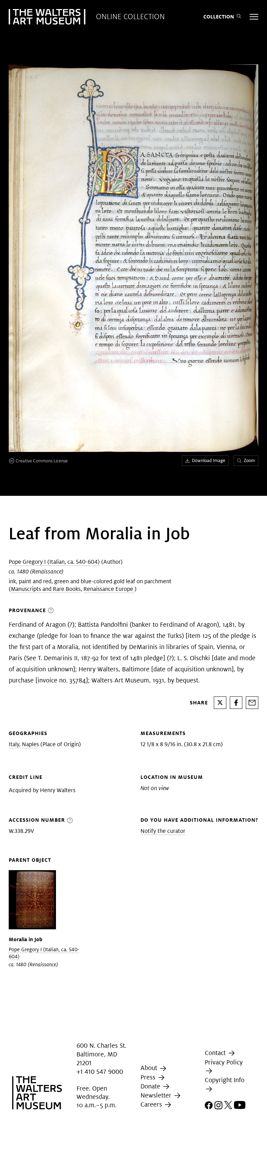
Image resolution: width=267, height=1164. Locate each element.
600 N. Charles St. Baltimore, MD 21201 (101, 1054)
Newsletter (156, 1095)
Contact (216, 1053)
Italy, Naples (24, 744)
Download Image (208, 460)
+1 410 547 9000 (99, 1072)
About (149, 1068)
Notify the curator (162, 831)
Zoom (249, 460)
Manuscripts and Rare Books (46, 589)
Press (148, 1077)
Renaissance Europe (109, 589)
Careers (152, 1104)
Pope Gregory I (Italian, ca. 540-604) (54, 561)
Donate (151, 1086)
